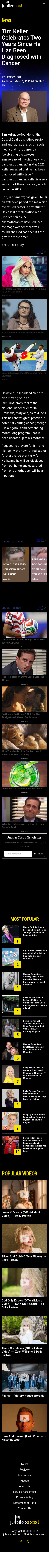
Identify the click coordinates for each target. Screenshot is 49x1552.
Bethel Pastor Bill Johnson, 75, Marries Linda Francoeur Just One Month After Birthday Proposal (33, 1026)
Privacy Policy (24, 1497)
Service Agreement (24, 1491)
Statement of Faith (24, 1502)
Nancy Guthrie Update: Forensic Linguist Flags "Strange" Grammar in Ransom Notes (34, 931)
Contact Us (24, 1508)
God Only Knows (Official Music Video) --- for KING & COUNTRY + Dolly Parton (23, 1304)
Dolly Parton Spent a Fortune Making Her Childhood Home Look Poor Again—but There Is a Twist (35, 1002)
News (24, 1464)
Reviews (24, 1469)
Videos (24, 1480)
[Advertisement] (24, 899)
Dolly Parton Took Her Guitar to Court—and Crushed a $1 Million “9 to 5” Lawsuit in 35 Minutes (34, 1072)
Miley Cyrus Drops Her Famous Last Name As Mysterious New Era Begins (34, 1118)
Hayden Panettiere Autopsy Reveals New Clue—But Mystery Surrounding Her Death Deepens (34, 979)
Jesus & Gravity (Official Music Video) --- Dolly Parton (21, 1214)
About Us (24, 1486)
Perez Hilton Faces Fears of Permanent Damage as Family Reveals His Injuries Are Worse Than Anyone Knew (34, 1144)
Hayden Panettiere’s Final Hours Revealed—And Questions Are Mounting (34, 1048)
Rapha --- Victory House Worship (23, 1395)
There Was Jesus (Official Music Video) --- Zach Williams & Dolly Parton (22, 1351)
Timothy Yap (13, 76)
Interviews (24, 1475)
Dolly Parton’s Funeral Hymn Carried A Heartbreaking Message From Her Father (34, 1095)
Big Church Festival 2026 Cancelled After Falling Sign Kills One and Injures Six (35, 954)
